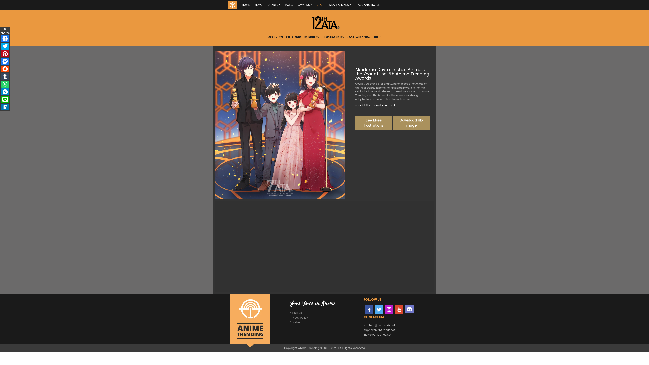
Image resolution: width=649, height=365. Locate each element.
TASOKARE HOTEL (367, 5)
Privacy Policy (299, 318)
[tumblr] (5, 76)
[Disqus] (324, 246)
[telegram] (5, 91)
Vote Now (294, 37)
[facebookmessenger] (5, 61)
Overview (275, 37)
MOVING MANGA (340, 5)
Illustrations (333, 37)
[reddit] (5, 69)
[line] (5, 99)
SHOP (320, 5)
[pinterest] (5, 53)
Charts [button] (273, 5)
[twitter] (5, 46)
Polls (289, 5)
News (258, 5)
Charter (295, 322)
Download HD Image (411, 123)
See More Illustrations (373, 123)
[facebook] (5, 38)
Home (246, 5)
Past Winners (358, 37)
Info (377, 37)
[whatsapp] (5, 84)
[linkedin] (5, 107)
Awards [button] (304, 5)
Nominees (311, 37)
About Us (296, 313)
